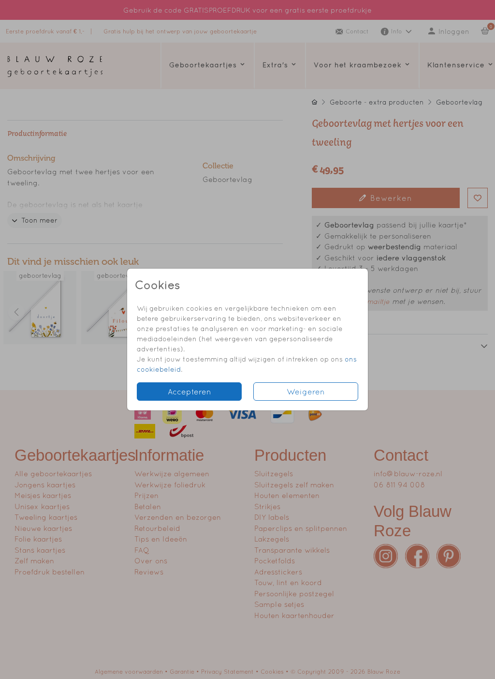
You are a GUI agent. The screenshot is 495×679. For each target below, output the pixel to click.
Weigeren (306, 391)
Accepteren (189, 391)
